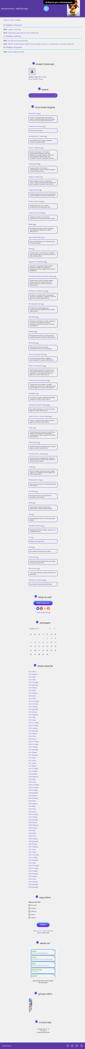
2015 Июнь (32, 720)
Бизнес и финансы (35, 148)
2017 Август (33, 766)
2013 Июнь (32, 680)
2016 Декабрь (33, 750)
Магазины (32, 317)
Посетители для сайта (36, 354)
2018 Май (32, 779)
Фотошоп (32, 491)
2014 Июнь (32, 696)
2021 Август (33, 852)
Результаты (37, 931)
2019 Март (32, 801)
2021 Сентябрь (34, 855)
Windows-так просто (36, 580)
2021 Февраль (33, 847)
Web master (33, 568)
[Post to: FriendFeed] (29, 1004)
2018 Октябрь (33, 787)
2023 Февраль (33, 874)
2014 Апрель (33, 693)
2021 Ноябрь (33, 857)
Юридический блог (35, 526)
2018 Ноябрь (33, 790)
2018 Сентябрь (34, 785)
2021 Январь (33, 844)
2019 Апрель (33, 803)
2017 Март (32, 758)
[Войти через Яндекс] (41, 608)
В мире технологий (35, 213)
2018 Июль (32, 782)
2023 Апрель (33, 876)
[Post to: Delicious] (29, 999)
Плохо (33, 914)
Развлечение (33, 442)
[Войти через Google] (44, 608)
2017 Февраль (33, 755)
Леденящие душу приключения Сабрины (22, 33)
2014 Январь (33, 688)
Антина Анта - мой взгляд (14, 8)
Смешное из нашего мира (38, 405)
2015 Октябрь (33, 725)
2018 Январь (33, 774)
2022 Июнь (32, 863)
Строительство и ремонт (37, 380)
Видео (31, 224)
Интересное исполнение (16, 41)
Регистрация (33, 79)
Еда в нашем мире (35, 237)
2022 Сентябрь (34, 865)
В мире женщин (34, 177)
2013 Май (32, 677)
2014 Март (32, 690)
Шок (30, 514)
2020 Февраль (33, 825)
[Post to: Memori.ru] (31, 1006)
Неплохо (33, 911)
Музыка (31, 331)
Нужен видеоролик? (15, 52)
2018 (12, 20)
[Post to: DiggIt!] (29, 1001)
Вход (41, 79)
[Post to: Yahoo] (31, 1004)
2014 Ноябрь (33, 706)
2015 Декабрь (33, 731)
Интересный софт (35, 304)
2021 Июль (32, 849)
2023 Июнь (32, 879)
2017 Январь (33, 752)
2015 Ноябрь (33, 728)
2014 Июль (32, 698)
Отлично (33, 905)
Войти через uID (43, 603)
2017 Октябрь (33, 768)
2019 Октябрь (33, 814)
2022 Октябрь (33, 868)
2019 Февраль (33, 798)
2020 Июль (32, 836)
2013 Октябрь (33, 682)
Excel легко (32, 557)
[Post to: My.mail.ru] (29, 1010)
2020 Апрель (33, 828)
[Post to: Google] (29, 1002)
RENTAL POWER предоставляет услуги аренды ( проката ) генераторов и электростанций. (40, 44)
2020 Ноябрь (33, 839)
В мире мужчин (34, 190)
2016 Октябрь (33, 744)
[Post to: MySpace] (31, 1002)
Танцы (31, 467)
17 (51, 646)
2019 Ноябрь (33, 817)
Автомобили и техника (37, 136)
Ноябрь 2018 (34, 629)
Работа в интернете (36, 366)
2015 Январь (33, 712)
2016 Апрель (33, 733)
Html (30, 547)
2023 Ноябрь (33, 882)
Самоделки (32, 393)
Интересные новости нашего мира (41, 276)
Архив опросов (47, 931)
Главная (6, 20)
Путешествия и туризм (37, 454)
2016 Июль (32, 736)
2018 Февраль (33, 776)
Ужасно (33, 917)
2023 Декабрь (33, 884)
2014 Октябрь (33, 704)
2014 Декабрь (33, 709)
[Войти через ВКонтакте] (37, 608)
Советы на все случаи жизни (39, 416)
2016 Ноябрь (33, 747)
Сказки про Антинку (35, 126)
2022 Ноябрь (33, 871)
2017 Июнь (32, 760)
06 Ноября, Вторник (12, 47)
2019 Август (33, 812)
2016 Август (33, 739)
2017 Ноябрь (33, 771)
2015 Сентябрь (34, 723)
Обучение (32, 343)
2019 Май (32, 806)
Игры (30, 249)
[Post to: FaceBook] (31, 1001)
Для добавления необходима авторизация (43, 981)
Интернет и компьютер (37, 291)
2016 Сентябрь (34, 741)
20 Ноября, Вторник (12, 25)
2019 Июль (32, 809)
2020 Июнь (32, 833)
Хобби (31, 503)
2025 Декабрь (33, 887)
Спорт (31, 428)
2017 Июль (32, 763)
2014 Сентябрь (34, 701)
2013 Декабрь (33, 685)
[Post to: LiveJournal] (31, 1010)
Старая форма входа (43, 612)
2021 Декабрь (33, 860)
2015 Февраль (33, 715)
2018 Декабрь (33, 793)
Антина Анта (33, 113)
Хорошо (33, 908)
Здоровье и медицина (36, 262)
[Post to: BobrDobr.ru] (29, 1006)
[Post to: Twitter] (31, 999)
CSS (30, 537)
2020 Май (32, 830)
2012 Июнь (32, 671)
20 (35, 650)
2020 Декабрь (33, 841)
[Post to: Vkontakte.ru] (29, 1011)
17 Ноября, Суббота (12, 36)
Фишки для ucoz (34, 480)
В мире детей (33, 164)
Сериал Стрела (13, 29)
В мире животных (35, 201)
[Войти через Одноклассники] (48, 608)
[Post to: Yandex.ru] (31, 1008)
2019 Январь (33, 795)
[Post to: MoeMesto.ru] (29, 1008)
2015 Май (32, 717)
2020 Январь (33, 822)
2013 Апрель (33, 674)
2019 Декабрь (33, 820)
